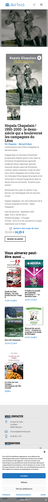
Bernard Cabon (25, 144)
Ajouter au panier (15, 239)
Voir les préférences (24, 489)
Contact (43, 494)
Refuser (24, 482)
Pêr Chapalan (11, 144)
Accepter (24, 476)
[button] (44, 452)
